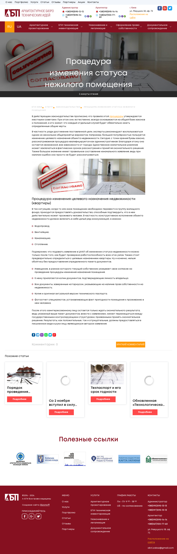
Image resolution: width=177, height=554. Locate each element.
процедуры (116, 116)
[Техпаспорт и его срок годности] (107, 374)
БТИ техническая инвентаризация (68, 27)
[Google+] (165, 8)
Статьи (45, 2)
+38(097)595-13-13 (73, 16)
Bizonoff (45, 505)
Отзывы (56, 2)
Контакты (93, 2)
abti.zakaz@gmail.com (161, 548)
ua (19, 26)
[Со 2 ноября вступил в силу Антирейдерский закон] (65, 380)
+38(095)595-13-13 (74, 12)
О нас (9, 2)
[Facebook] (160, 8)
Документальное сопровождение (157, 27)
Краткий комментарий (131, 344)
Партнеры (69, 2)
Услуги (34, 2)
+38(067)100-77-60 (107, 16)
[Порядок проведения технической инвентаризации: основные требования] (23, 374)
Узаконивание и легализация (98, 27)
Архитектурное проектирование (38, 27)
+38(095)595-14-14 (108, 12)
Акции (81, 2)
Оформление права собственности (127, 27)
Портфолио (21, 2)
